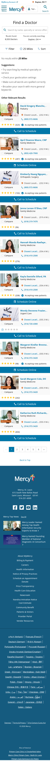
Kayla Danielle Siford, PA (33, 276)
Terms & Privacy (19, 723)
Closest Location (31, 251)
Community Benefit (25, 607)
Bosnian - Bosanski (33, 667)
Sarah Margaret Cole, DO (33, 378)
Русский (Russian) (37, 646)
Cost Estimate (25, 603)
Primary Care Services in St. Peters (25, 759)
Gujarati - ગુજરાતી (15, 702)
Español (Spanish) (15, 657)
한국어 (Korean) (34, 641)
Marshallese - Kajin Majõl (34, 672)
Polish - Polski (16, 682)
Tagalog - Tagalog (34, 657)
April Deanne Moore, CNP (33, 140)
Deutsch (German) (16, 641)
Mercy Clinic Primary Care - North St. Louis (25, 755)
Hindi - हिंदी (37, 662)
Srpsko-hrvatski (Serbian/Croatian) (25, 652)
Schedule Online (26, 165)
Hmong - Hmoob (32, 682)
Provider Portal (25, 616)
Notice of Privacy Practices (25, 573)
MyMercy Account (8, 2)
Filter (11, 48)
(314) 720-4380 (31, 323)
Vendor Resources (25, 620)
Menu (4, 11)
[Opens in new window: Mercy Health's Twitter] (21, 507)
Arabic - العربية (16, 697)
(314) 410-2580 (31, 255)
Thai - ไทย (22, 692)
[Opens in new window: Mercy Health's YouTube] (28, 507)
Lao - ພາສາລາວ (15, 667)
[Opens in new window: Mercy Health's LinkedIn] (35, 507)
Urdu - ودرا (10, 692)
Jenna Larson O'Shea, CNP (33, 208)
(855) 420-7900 (31, 153)
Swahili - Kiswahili (13, 677)
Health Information (25, 569)
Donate (25, 581)
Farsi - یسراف (37, 687)
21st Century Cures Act (37, 723)
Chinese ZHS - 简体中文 (17, 687)
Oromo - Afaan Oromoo (34, 677)
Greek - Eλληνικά (13, 672)
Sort (43, 48)
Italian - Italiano (25, 707)
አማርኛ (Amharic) (15, 636)
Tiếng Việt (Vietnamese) (19, 662)
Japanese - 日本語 (33, 702)
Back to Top (25, 460)
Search (45, 11)
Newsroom (25, 595)
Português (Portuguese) (15, 646)
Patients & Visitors (25, 612)
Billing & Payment (25, 560)
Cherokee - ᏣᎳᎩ (36, 692)
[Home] (16, 9)
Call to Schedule (26, 131)
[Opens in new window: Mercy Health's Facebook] (15, 507)
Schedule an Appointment (25, 578)
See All (23, 517)
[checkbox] (2, 119)
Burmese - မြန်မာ (32, 697)
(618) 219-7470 (31, 221)
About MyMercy (25, 556)
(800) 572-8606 (31, 119)
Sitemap (7, 723)
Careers (25, 565)
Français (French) (34, 636)
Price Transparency (25, 586)
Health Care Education (25, 590)
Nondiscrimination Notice (25, 599)
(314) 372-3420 (31, 358)
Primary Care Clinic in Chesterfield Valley (25, 752)
